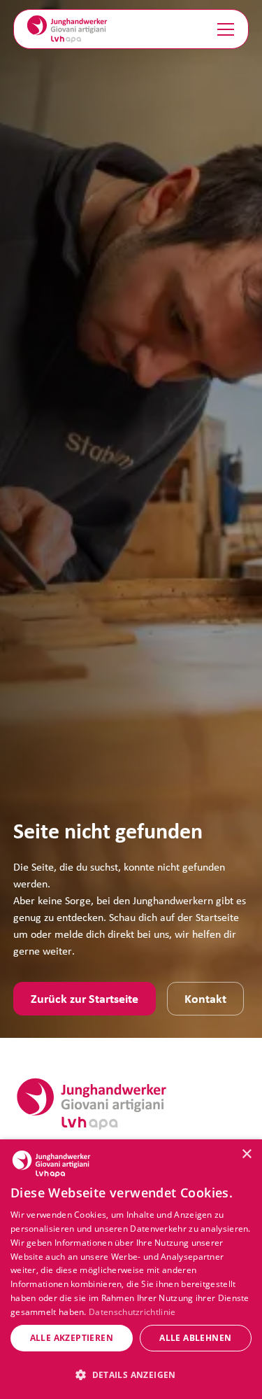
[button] (223, 29)
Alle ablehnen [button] (195, 1338)
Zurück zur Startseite (84, 998)
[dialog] (131, 1269)
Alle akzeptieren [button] (71, 1338)
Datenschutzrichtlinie (132, 1312)
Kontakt (205, 998)
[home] (67, 29)
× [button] (246, 1154)
